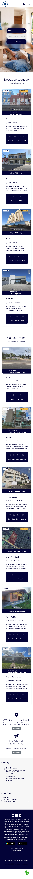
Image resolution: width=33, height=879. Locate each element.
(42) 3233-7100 (10, 776)
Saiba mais (16, 728)
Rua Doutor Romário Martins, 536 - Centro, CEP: (16, 771)
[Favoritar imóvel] (29, 91)
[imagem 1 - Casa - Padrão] (16, 598)
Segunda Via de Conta (10, 799)
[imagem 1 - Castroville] (16, 280)
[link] (8, 4)
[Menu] (29, 4)
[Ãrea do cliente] (23, 4)
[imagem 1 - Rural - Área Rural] (16, 538)
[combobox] (16, 30)
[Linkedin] (20, 815)
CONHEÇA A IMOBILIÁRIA (16, 720)
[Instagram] (16, 815)
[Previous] (5, 100)
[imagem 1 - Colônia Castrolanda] (16, 658)
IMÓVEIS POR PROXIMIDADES (16, 742)
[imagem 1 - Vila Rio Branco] (16, 478)
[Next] (28, 100)
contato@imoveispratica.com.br (15, 778)
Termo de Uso (16, 850)
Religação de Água (9, 801)
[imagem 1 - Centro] (16, 100)
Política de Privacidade (16, 848)
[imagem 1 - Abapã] (16, 358)
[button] (29, 91)
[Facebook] (13, 815)
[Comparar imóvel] (29, 93)
